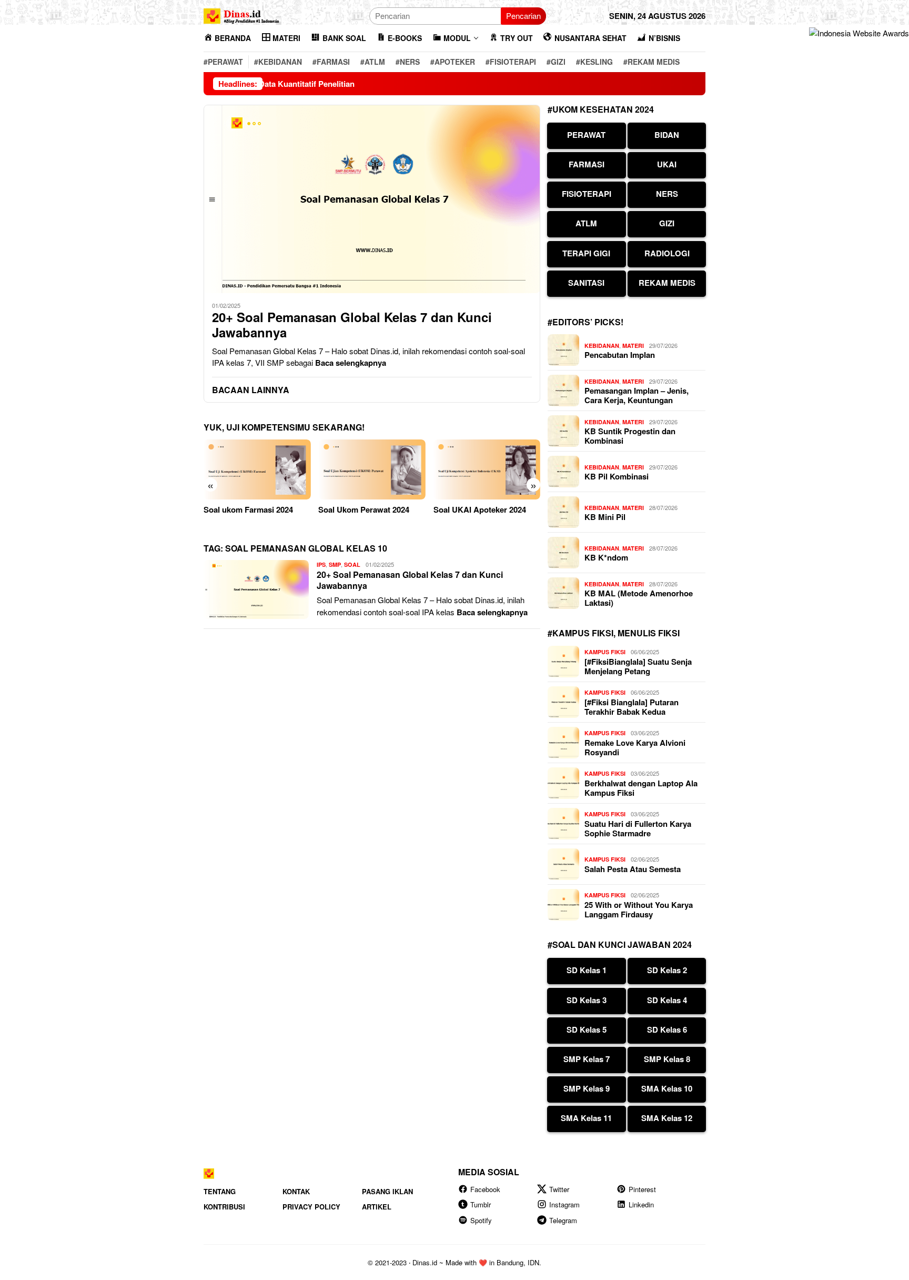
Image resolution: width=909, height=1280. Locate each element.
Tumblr (480, 1204)
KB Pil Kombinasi (616, 476)
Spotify (481, 1220)
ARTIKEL (376, 1207)
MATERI (633, 345)
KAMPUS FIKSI (604, 652)
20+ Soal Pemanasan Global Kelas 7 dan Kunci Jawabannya (352, 324)
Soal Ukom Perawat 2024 (363, 509)
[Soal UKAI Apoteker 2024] (486, 469)
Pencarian (523, 15)
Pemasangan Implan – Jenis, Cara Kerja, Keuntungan (636, 395)
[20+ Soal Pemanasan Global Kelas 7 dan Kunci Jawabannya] (372, 199)
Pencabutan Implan (619, 354)
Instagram (564, 1204)
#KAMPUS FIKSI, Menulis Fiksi (614, 633)
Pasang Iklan (387, 1191)
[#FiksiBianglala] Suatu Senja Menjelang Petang (638, 666)
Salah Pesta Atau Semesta (632, 869)
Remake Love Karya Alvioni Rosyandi (634, 747)
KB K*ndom (606, 557)
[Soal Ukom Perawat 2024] (371, 469)
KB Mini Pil (604, 517)
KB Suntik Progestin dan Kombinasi (629, 435)
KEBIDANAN (601, 345)
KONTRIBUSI (224, 1207)
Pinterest (642, 1189)
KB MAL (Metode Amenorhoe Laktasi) (638, 597)
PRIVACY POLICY (311, 1207)
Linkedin (641, 1204)
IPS (321, 564)
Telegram (563, 1220)
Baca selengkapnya (350, 362)
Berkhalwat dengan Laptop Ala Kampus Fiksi (641, 787)
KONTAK (296, 1191)
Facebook (485, 1189)
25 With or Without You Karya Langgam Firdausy (638, 909)
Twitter (559, 1189)
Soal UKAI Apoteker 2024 (479, 509)
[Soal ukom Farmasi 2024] (257, 469)
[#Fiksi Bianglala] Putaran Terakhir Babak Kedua (631, 706)
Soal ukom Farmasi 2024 (248, 509)
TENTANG (220, 1191)
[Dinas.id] (242, 14)
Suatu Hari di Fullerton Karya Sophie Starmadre (637, 828)
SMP (335, 564)
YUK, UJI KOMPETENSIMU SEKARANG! (284, 427)
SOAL (352, 564)
